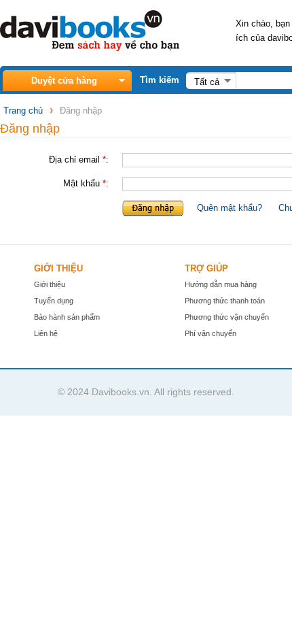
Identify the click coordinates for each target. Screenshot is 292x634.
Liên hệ (46, 333)
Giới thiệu (49, 284)
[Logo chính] (89, 48)
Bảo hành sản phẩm (67, 317)
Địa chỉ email (74, 159)
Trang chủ (23, 110)
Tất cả (206, 82)
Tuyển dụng (53, 301)
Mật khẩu (81, 183)
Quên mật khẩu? (229, 208)
